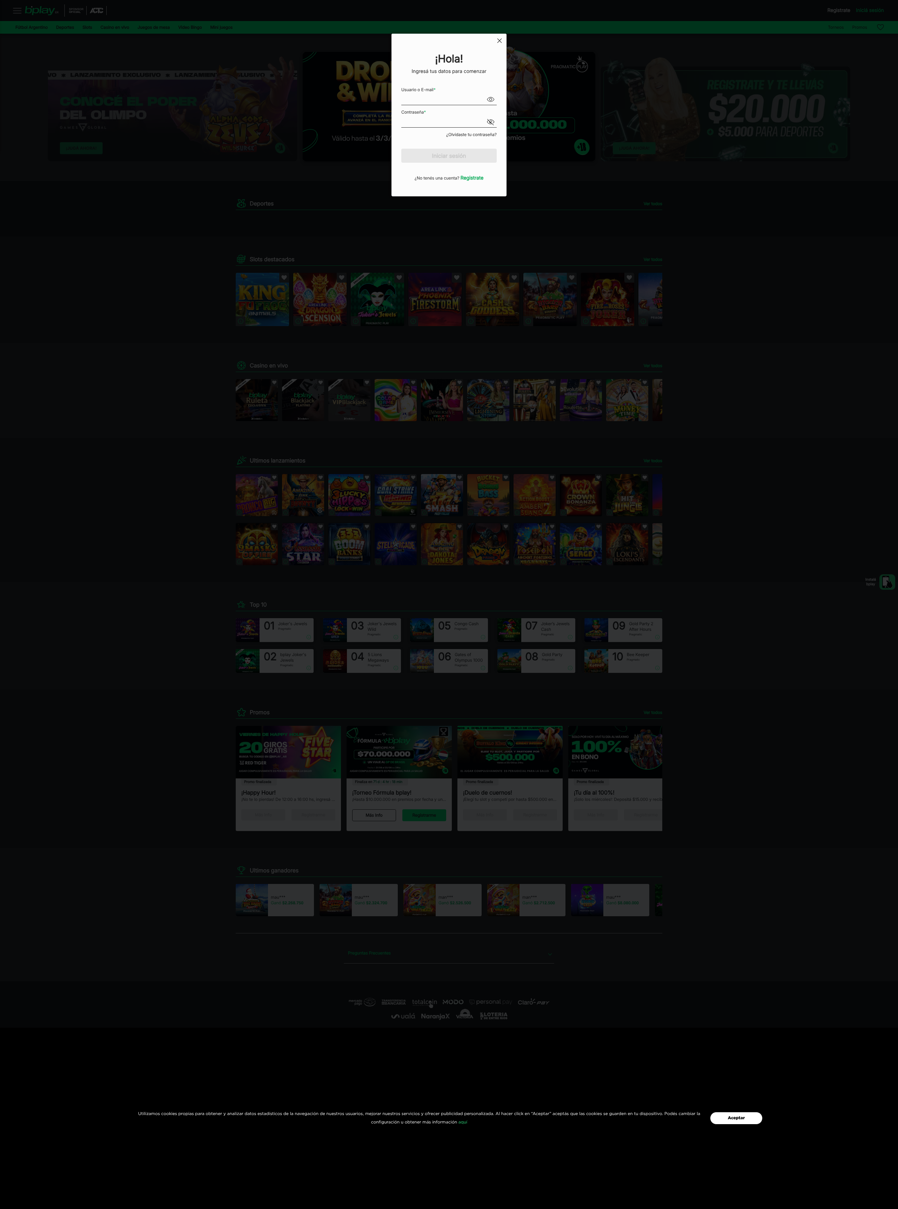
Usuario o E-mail (418, 89)
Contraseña (413, 112)
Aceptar (736, 1118)
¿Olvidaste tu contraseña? (471, 134)
